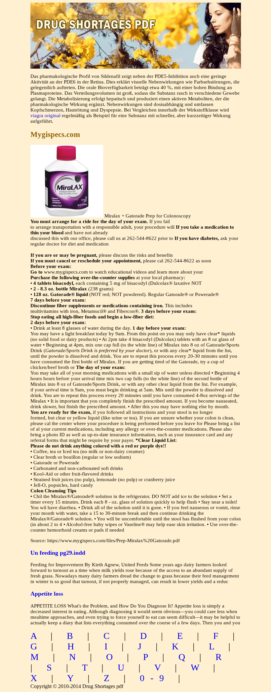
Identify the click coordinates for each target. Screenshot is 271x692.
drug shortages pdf (135, 18)
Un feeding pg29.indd (57, 552)
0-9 (155, 678)
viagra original (45, 115)
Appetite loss (46, 593)
